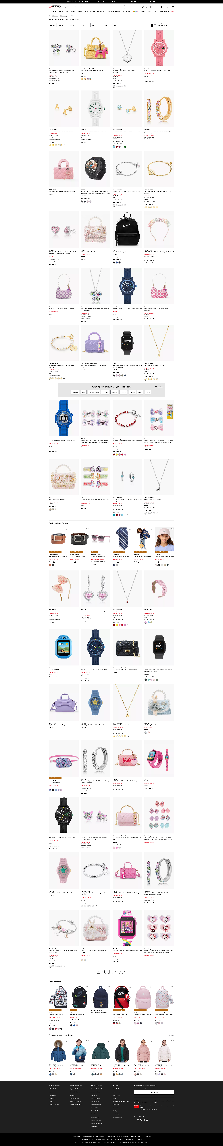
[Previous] (51, 48)
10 (121, 972)
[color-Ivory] (141, 1074)
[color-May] (125, 147)
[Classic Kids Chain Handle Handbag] (127, 758)
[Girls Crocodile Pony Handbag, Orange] (95, 48)
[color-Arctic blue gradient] (71, 1074)
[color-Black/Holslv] (119, 262)
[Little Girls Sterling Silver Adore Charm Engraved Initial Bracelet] (64, 928)
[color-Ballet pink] (82, 960)
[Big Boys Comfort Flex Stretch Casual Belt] (58, 539)
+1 (169, 565)
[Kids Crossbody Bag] (64, 758)
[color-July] (122, 454)
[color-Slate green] (122, 1074)
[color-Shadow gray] (98, 1074)
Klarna (50, 1092)
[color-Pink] (156, 565)
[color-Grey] (53, 1074)
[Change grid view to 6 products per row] (155, 25)
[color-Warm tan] (101, 1074)
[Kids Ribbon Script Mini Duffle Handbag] (127, 870)
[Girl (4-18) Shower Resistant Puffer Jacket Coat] (164, 1050)
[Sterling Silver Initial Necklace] (159, 477)
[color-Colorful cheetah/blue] (50, 790)
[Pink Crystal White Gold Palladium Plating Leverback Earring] (95, 588)
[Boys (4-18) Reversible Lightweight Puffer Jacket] (79, 1050)
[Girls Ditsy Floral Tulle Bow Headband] (64, 588)
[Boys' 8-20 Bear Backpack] (100, 997)
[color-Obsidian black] (114, 375)
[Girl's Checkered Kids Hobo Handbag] (64, 286)
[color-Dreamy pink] (119, 375)
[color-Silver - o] (61, 966)
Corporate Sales (116, 1092)
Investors (115, 1098)
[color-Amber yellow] (117, 1074)
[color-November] (117, 454)
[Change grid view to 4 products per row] (152, 25)
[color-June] (125, 454)
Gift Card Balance (74, 1098)
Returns (51, 1101)
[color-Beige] (165, 565)
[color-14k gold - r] (56, 145)
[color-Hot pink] (117, 848)
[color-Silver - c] (151, 513)
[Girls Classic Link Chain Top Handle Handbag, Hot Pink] (127, 815)
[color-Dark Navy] (114, 565)
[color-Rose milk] (149, 732)
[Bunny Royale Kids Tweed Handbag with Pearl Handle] (95, 928)
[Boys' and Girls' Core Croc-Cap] (164, 539)
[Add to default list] (66, 529)
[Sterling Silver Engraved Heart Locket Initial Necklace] (127, 48)
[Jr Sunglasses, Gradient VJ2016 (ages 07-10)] (100, 539)
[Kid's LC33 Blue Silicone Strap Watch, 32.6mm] (64, 418)
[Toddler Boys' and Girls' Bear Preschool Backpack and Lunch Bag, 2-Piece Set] (143, 539)
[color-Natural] (151, 622)
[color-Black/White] (114, 262)
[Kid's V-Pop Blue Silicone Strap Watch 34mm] (95, 702)
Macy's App (94, 1095)
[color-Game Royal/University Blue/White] (117, 262)
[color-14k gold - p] (58, 145)
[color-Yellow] (82, 79)
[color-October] (119, 454)
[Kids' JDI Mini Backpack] (127, 229)
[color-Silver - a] (114, 86)
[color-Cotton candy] (90, 202)
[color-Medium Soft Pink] (77, 1025)
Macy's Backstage (95, 1098)
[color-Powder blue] (146, 732)
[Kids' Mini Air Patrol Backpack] (143, 997)
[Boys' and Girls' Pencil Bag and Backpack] (164, 997)
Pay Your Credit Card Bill (76, 1104)
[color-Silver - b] (149, 513)
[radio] (82, 79)
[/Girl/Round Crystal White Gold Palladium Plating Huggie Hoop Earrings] (95, 758)
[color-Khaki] (56, 1074)
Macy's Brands (95, 1101)
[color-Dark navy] (95, 1074)
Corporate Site (116, 1095)
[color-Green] (90, 79)
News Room (116, 1107)
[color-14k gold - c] (151, 207)
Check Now (154, 1109)
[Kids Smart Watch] (64, 647)
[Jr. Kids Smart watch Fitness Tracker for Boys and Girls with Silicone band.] (159, 647)
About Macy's (116, 1089)
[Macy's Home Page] (55, 7)
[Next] (76, 48)
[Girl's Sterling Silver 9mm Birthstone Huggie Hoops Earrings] (127, 477)
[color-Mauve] (135, 1074)
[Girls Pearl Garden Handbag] (64, 477)
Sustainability (116, 1114)
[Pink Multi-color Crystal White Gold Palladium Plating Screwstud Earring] (95, 815)
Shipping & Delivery (54, 1104)
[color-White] (162, 565)
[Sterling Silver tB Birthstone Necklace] (127, 588)
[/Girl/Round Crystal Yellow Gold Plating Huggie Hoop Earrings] (159, 108)
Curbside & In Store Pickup (98, 1089)
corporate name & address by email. (139, 1142)
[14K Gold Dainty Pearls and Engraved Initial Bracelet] (64, 343)
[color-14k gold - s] (53, 145)
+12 (128, 86)
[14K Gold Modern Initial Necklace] (127, 702)
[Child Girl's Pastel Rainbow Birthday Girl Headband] (159, 229)
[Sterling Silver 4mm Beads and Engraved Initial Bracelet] (95, 870)
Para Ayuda (52, 1098)
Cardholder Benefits (75, 1092)
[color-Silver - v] (117, 86)
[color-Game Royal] (74, 1025)
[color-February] (119, 147)
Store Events (94, 1114)
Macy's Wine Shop (96, 1104)
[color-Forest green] (122, 375)
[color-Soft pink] (165, 1074)
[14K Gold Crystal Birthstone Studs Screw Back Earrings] (127, 108)
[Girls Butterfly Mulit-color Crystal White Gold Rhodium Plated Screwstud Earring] (64, 48)
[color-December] (114, 515)
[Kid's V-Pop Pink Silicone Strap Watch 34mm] (64, 870)
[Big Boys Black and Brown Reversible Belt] (79, 539)
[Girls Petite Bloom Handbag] (95, 229)
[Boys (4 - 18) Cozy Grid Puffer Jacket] (122, 1050)
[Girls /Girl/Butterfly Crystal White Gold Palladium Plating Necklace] (95, 286)
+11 (64, 145)
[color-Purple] (88, 79)
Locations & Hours (95, 1092)
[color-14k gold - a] (50, 145)
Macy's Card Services (75, 1101)
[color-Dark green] (119, 1074)
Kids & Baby (55, 16)
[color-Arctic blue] (149, 680)
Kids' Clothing (63, 16)
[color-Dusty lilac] (117, 375)
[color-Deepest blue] (125, 375)
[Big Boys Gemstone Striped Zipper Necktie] (122, 539)
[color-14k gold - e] (154, 207)
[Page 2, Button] (124, 972)
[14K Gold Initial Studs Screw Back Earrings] (64, 108)
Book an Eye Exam (96, 1120)
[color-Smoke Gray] (117, 1023)
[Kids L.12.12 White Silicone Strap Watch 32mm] (95, 108)
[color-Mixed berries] (85, 202)
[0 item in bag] (173, 7)
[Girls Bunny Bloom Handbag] (159, 702)
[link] (64, 76)
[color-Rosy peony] (50, 509)
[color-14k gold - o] (61, 145)
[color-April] (122, 147)
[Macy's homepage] (50, 16)
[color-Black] (53, 565)
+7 (127, 146)
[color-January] (117, 147)
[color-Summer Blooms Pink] (159, 1023)
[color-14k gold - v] (53, 378)
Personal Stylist (95, 1107)
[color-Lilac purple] (58, 790)
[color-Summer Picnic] (162, 1023)
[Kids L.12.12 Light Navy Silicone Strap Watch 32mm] (127, 286)
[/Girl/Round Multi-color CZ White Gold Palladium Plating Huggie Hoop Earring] (159, 870)
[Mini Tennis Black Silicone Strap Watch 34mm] (64, 815)
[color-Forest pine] (93, 1074)
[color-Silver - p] (125, 86)
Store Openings (95, 1117)
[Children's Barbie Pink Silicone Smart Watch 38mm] (127, 928)
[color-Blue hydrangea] (53, 509)
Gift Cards (72, 1095)
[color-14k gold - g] (157, 207)
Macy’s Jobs (116, 1104)
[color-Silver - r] (122, 86)
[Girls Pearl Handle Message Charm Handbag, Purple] (95, 343)
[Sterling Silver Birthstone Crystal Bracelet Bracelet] (127, 418)
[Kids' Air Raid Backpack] (58, 997)
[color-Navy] (50, 1074)
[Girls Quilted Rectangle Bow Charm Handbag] (64, 169)
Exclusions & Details (145, 1109)
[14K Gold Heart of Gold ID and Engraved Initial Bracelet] (159, 169)
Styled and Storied (117, 1117)
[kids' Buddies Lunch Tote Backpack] (122, 997)
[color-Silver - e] (154, 513)
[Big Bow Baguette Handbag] (64, 702)
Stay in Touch (94, 1110)
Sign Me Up (154, 1092)
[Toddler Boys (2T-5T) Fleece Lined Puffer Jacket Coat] (58, 1050)
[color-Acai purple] (82, 202)
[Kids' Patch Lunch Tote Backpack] (79, 997)
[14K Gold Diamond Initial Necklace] (159, 343)
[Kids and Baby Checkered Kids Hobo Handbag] (159, 286)
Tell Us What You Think (97, 1123)
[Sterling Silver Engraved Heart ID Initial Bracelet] (127, 169)
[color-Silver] (117, 565)
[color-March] (114, 147)
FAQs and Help (52, 1089)
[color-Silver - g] (157, 513)
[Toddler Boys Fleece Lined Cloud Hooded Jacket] (100, 1050)
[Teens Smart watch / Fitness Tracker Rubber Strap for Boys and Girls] (127, 343)
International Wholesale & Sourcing (121, 1101)
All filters (160, 386)
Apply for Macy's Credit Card (77, 1089)
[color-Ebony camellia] (56, 509)
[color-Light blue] (56, 790)
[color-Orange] (85, 79)
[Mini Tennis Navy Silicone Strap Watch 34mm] (95, 647)
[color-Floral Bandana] (156, 1023)
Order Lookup (52, 1095)
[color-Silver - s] (119, 86)
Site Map (115, 1110)
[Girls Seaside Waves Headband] (159, 588)
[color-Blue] (149, 622)
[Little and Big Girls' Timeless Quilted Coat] (143, 1050)
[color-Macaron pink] (88, 202)
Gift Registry (94, 1126)
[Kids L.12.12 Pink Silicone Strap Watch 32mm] (159, 48)
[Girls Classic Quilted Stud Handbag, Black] (127, 647)
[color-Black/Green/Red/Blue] (61, 1029)
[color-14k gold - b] (149, 207)
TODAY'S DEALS (71, 1)
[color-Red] (56, 1029)
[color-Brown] (50, 565)
